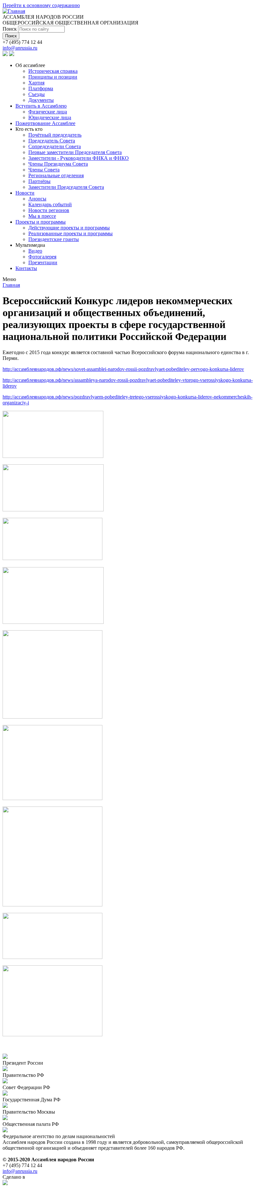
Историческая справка (53, 71)
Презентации (42, 262)
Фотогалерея (42, 256)
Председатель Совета (51, 140)
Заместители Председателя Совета (66, 187)
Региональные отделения (56, 175)
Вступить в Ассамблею (41, 106)
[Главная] (14, 11)
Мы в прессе (42, 216)
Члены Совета (44, 169)
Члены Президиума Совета (58, 164)
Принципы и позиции (52, 77)
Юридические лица (49, 117)
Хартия (36, 82)
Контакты (26, 268)
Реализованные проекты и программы (70, 233)
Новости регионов (48, 210)
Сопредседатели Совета (54, 146)
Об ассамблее (30, 65)
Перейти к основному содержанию (41, 5)
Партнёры (39, 181)
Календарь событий (50, 204)
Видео (35, 251)
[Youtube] (11, 54)
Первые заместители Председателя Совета (75, 152)
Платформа (40, 88)
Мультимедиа (30, 245)
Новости (24, 193)
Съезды (36, 94)
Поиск (10, 29)
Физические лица (47, 111)
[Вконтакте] (5, 54)
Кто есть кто (28, 129)
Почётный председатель (54, 135)
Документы (41, 100)
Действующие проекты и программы (69, 227)
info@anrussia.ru (20, 48)
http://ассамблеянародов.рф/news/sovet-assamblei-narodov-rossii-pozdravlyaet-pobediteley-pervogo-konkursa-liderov (123, 369)
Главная (11, 285)
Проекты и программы (40, 222)
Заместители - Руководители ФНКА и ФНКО (78, 158)
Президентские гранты (53, 239)
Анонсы (37, 198)
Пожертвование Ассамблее (45, 123)
